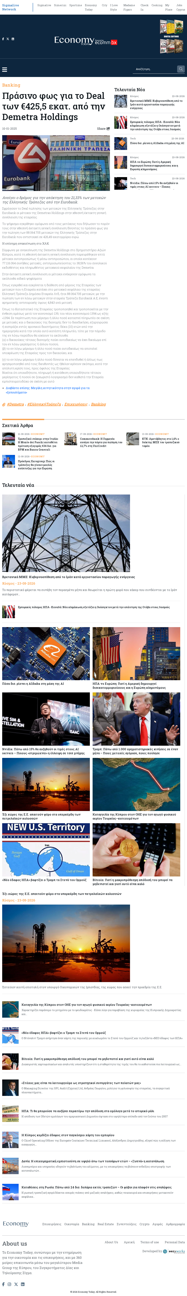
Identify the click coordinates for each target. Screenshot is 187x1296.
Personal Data (175, 1242)
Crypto (144, 1224)
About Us (111, 1242)
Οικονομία (71, 1224)
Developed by (152, 1251)
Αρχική (129, 1242)
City (104, 5)
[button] (4, 69)
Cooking (157, 5)
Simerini (60, 5)
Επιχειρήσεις (51, 1224)
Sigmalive (44, 5)
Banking (11, 85)
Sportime (75, 5)
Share (101, 128)
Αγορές (157, 1224)
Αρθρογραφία (175, 1224)
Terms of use (149, 1242)
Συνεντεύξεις (127, 1224)
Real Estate (106, 1224)
